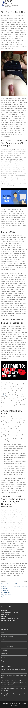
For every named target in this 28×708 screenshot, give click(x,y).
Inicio (2, 632)
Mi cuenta (6, 643)
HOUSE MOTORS (9, 2)
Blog (2, 661)
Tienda (3, 640)
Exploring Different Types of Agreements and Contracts (13, 695)
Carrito (5, 650)
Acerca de (4, 657)
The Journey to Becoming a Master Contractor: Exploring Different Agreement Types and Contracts (13, 683)
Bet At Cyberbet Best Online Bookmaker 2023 (13, 670)
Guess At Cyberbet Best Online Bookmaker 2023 (13, 676)
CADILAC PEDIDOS (7, 636)
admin (4, 15)
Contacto (4, 653)
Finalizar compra (8, 646)
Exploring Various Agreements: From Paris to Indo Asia (13, 689)
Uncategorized (21, 15)
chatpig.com (5, 395)
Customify (14, 705)
